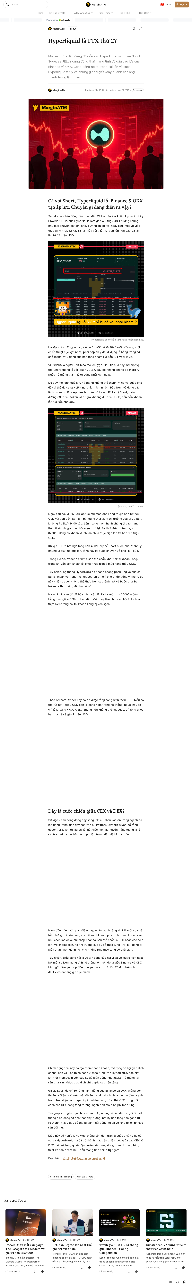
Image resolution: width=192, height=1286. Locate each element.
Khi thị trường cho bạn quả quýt (84, 1158)
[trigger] (25, 4)
